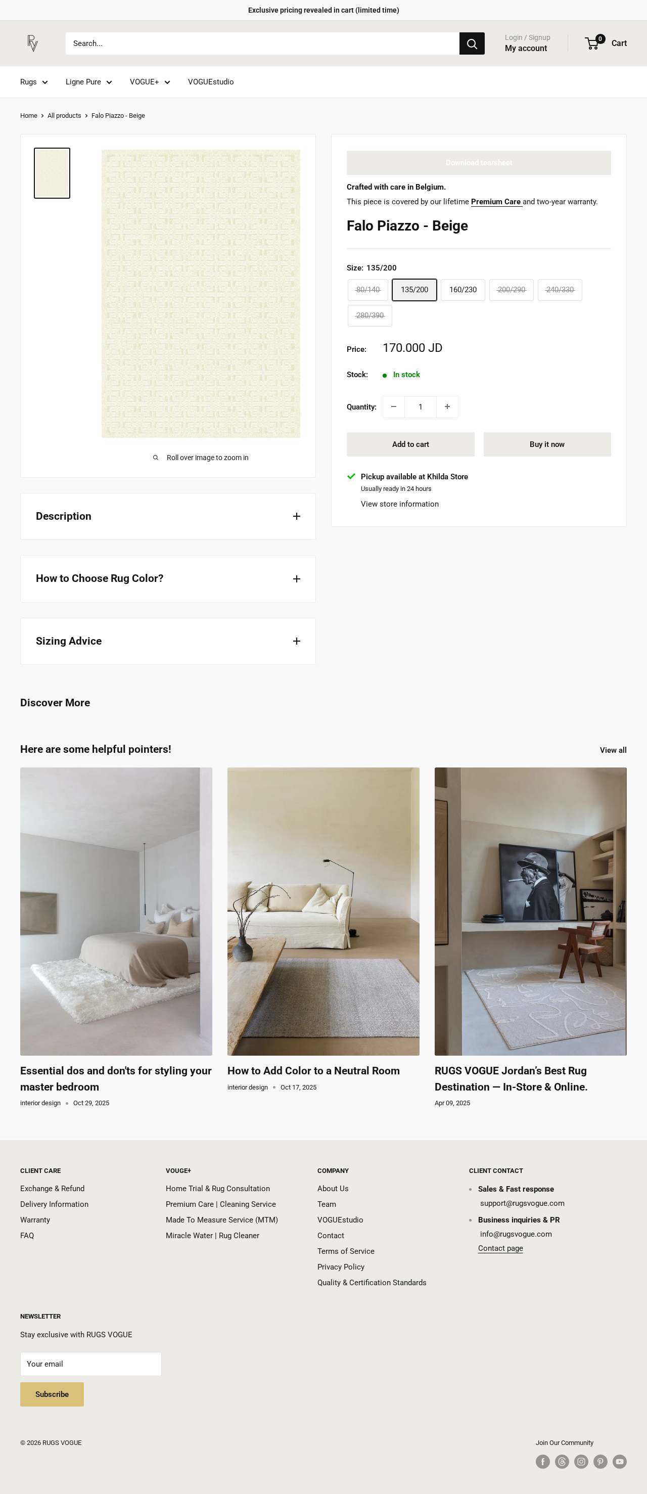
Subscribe (52, 1394)
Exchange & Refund (52, 1188)
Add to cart (410, 443)
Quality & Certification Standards (372, 1282)
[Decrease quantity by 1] (393, 406)
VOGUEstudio (211, 81)
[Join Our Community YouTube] (620, 1462)
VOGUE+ (144, 81)
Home (28, 115)
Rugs (28, 81)
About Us (333, 1188)
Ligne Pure (83, 81)
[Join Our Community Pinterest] (600, 1462)
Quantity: (362, 406)
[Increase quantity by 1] (447, 406)
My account (526, 48)
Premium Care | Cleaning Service (221, 1204)
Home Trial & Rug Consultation (218, 1188)
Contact (330, 1235)
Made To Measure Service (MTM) (222, 1220)
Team (326, 1204)
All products (64, 115)
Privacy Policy (340, 1267)
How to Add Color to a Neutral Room (313, 1071)
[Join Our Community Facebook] (543, 1462)
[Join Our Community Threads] (562, 1462)
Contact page (500, 1248)
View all (614, 750)
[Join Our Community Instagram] (581, 1462)
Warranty (35, 1220)
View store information (400, 503)
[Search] (472, 43)
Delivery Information (54, 1204)
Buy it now (547, 443)
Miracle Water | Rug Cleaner (212, 1235)
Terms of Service (346, 1251)
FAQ (27, 1235)
